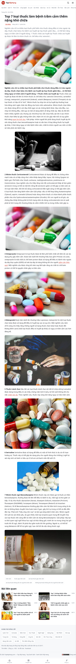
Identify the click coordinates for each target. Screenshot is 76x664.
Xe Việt (17, 641)
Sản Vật (38, 637)
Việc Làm (67, 8)
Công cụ (10, 648)
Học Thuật (32, 633)
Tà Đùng (14, 637)
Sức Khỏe (36, 8)
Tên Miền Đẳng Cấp (28, 641)
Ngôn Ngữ (41, 633)
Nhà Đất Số (58, 637)
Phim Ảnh (16, 8)
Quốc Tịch (5, 633)
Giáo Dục (43, 8)
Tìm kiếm (4, 648)
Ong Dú (30, 637)
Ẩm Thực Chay (48, 637)
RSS (15, 648)
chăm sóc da (13, 395)
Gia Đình (3, 8)
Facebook (28, 648)
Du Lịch (30, 8)
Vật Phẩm (59, 633)
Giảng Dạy (50, 633)
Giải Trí (10, 8)
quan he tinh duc (18, 119)
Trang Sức (6, 637)
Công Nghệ (23, 8)
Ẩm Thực (60, 8)
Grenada (14, 633)
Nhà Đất (54, 8)
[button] (68, 3)
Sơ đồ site (21, 648)
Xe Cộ (48, 8)
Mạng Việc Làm (7, 641)
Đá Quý (67, 633)
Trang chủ (4, 12)
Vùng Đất (22, 637)
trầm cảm (8, 579)
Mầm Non (23, 633)
